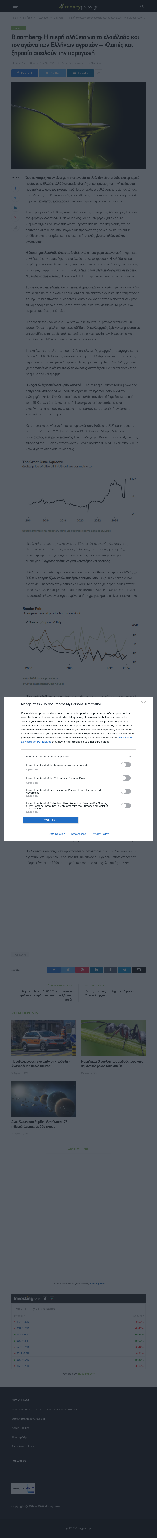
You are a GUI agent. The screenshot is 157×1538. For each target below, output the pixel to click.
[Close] (144, 704)
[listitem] (78, 756)
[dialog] (78, 769)
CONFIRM (51, 820)
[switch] (126, 764)
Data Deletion (57, 833)
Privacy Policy (100, 833)
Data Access (78, 833)
